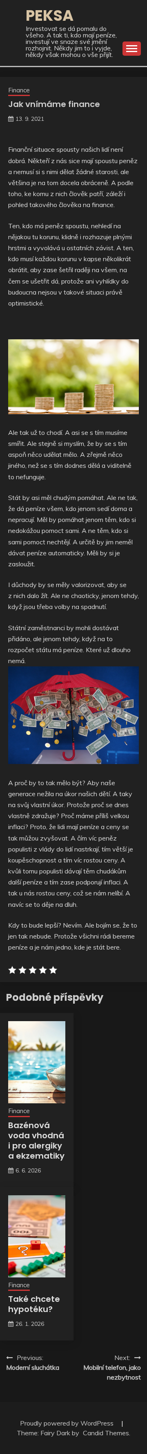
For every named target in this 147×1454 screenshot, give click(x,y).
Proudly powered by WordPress (67, 1423)
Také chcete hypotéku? (34, 1304)
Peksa (50, 15)
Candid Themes (106, 1433)
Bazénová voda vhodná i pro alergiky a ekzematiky (36, 1140)
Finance (19, 90)
